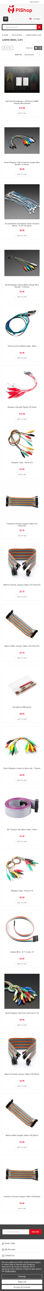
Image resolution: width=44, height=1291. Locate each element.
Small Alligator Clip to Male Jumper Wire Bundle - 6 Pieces (22, 286)
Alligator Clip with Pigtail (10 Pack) (22, 407)
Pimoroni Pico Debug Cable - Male (22, 346)
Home (6, 35)
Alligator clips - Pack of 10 (22, 891)
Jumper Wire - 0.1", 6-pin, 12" (22, 952)
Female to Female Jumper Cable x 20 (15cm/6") (22, 525)
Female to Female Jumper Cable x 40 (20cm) (22, 1197)
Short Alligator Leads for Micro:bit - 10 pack (22, 768)
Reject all (22, 1281)
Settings (22, 1276)
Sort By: (18, 55)
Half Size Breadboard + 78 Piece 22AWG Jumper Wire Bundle (22, 102)
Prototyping (17, 35)
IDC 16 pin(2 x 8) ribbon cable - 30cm (22, 830)
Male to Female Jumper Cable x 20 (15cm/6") (22, 585)
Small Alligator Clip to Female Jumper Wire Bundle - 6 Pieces (22, 163)
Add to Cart (22, 174)
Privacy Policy (10, 1271)
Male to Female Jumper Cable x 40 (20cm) (22, 1074)
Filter (8, 48)
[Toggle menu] (5, 19)
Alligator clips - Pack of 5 (22, 463)
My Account (34, 2)
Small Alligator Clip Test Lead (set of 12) (22, 1013)
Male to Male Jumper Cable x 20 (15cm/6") (22, 646)
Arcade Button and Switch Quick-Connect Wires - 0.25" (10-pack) (22, 225)
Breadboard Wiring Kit (22, 707)
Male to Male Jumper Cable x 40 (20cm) (22, 1135)
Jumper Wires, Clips (33, 35)
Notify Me (22, 113)
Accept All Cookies (22, 1287)
